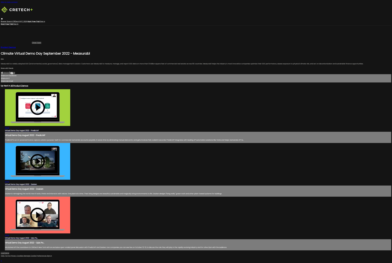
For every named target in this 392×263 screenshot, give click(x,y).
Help (3, 256)
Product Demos (8, 47)
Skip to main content (9, 2)
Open (39, 43)
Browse (4, 21)
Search (9, 21)
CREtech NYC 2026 (19, 21)
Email (13, 73)
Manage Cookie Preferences (35, 256)
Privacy (14, 256)
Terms (8, 256)
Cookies (20, 256)
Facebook (5, 73)
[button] (2, 18)
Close (34, 43)
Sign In (15, 24)
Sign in (42, 21)
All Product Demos (19, 85)
